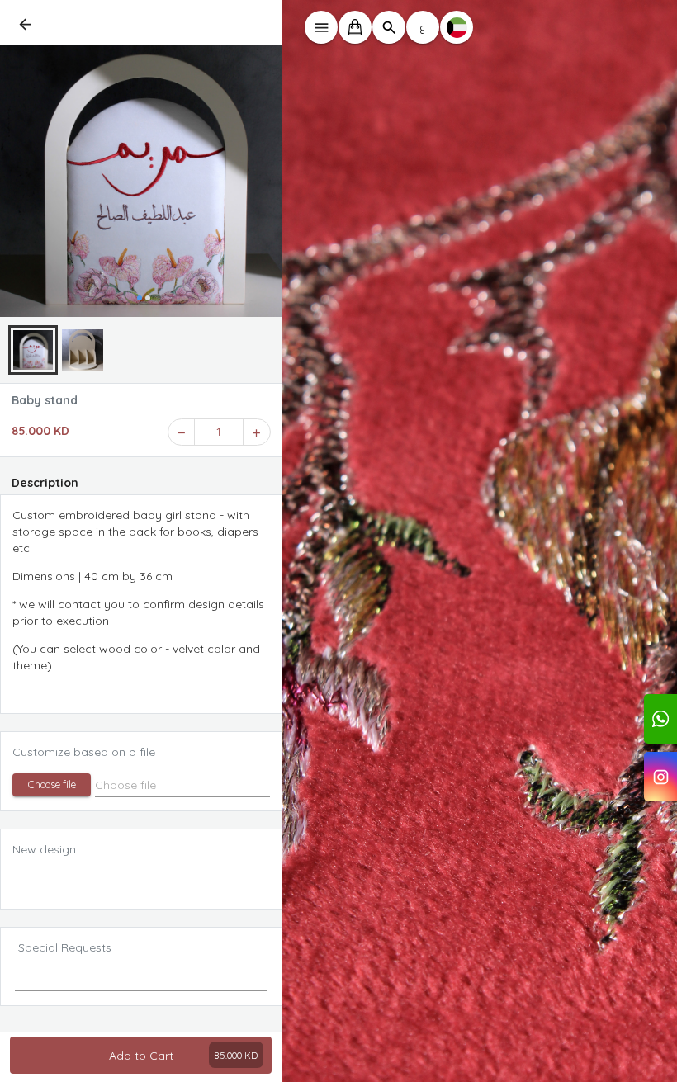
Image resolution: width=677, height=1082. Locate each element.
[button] (51, 784)
